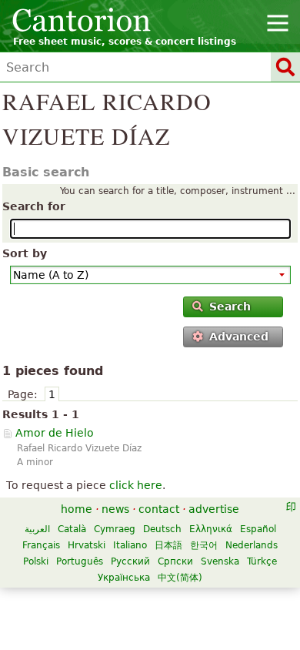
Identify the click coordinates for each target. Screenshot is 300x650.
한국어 (204, 545)
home (76, 509)
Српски (175, 561)
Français (41, 545)
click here (135, 485)
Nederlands (251, 545)
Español (258, 529)
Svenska (220, 561)
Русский (130, 561)
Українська (124, 577)
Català (72, 529)
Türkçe (262, 561)
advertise (213, 509)
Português (79, 561)
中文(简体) (180, 577)
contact (158, 509)
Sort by (24, 253)
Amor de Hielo (54, 433)
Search (230, 306)
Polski (35, 561)
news (115, 509)
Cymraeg (114, 529)
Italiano (130, 545)
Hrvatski (86, 545)
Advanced (238, 336)
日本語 (168, 545)
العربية (37, 529)
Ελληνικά (210, 529)
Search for (33, 206)
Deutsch (162, 529)
